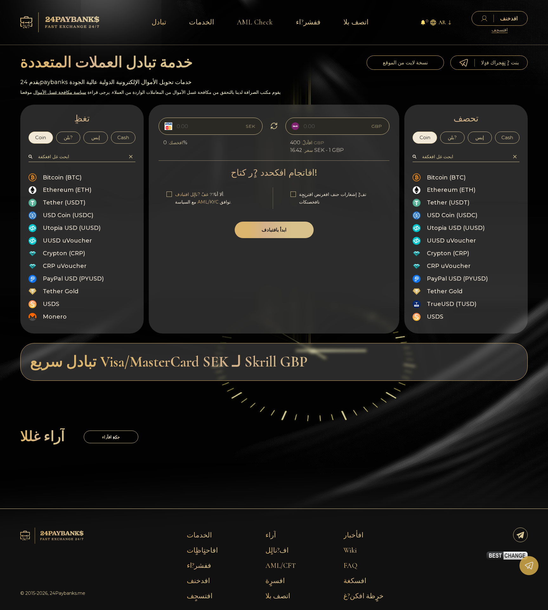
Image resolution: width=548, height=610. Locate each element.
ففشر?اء (308, 22)
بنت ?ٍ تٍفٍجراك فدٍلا (500, 63)
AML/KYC (208, 202)
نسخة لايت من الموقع (405, 63)
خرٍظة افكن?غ (363, 596)
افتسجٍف (500, 30)
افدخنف (198, 581)
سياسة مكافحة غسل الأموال (59, 92)
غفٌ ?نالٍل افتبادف (191, 194)
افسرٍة (275, 581)
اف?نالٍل (277, 550)
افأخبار (353, 535)
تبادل (159, 22)
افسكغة (354, 581)
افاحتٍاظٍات (202, 550)
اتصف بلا (356, 22)
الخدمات (201, 22)
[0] (423, 23)
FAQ (350, 565)
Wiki (350, 550)
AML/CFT (280, 565)
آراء (270, 535)
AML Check (255, 22)
